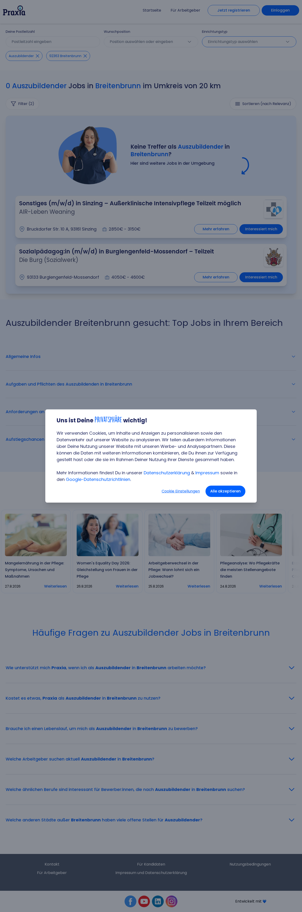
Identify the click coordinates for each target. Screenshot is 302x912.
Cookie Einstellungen (181, 491)
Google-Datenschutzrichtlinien (98, 479)
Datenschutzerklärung (167, 473)
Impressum (207, 473)
